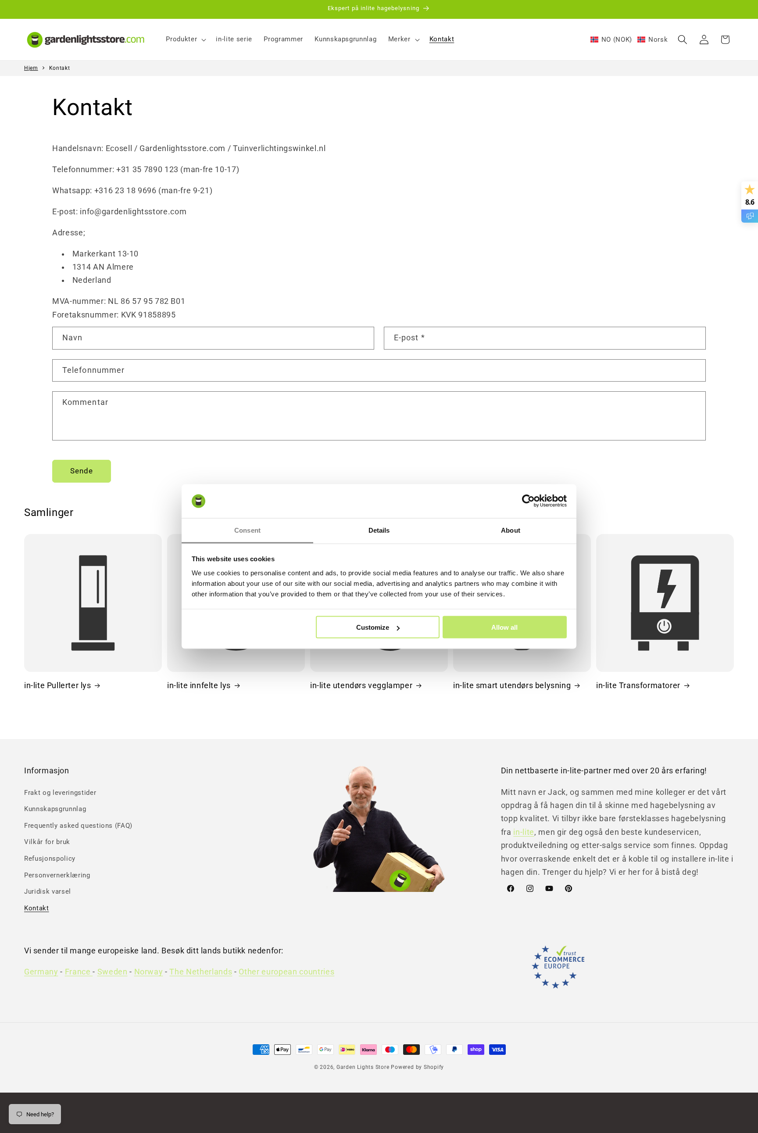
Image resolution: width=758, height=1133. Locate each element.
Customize (372, 627)
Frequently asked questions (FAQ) (78, 826)
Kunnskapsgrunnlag (55, 809)
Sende (81, 471)
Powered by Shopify (417, 1067)
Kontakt (59, 68)
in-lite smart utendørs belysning (512, 685)
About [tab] (510, 530)
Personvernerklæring (57, 875)
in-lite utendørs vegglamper (361, 685)
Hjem (31, 68)
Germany (41, 971)
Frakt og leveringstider (60, 793)
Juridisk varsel (47, 891)
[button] (185, 39)
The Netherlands (200, 971)
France (79, 971)
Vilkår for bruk (47, 842)
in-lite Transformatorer (638, 685)
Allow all (504, 627)
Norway (148, 971)
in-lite (523, 832)
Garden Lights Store (363, 1067)
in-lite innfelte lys (199, 685)
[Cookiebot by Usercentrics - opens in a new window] (528, 501)
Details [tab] (379, 530)
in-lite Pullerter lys (57, 685)
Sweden (112, 971)
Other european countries (286, 971)
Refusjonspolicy (49, 858)
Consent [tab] (247, 530)
